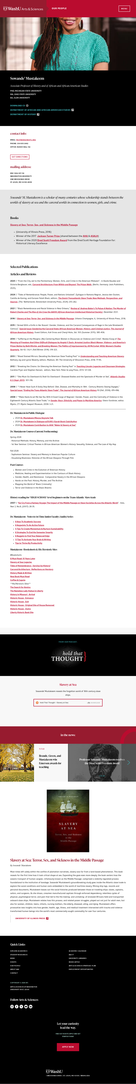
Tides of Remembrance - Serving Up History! (30, 566)
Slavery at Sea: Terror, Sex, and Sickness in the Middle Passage (44, 225)
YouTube (26, 1006)
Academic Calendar (77, 951)
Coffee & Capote (17, 580)
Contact (14, 973)
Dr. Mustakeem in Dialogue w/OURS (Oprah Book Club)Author (48, 422)
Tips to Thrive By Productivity (28, 543)
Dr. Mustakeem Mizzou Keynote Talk (36, 418)
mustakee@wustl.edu (26, 140)
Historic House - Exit (19, 602)
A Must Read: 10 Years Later (22, 559)
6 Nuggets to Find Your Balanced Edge (32, 536)
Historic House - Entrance (22, 598)
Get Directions (20, 157)
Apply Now (68, 1047)
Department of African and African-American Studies (40, 110)
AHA (85, 236)
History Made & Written (21, 573)
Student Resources (18, 955)
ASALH (94, 236)
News (12, 958)
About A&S (14, 969)
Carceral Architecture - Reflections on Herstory (31, 570)
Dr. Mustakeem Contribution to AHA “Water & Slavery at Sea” (48, 425)
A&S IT (71, 955)
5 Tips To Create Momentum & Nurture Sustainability (39, 529)
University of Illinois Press (30, 918)
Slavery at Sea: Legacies (21, 562)
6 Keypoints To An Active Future (29, 525)
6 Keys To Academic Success (28, 522)
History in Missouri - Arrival (22, 595)
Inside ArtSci (74, 962)
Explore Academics (18, 951)
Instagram (12, 1006)
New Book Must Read (20, 577)
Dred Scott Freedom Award (52, 240)
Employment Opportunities (81, 969)
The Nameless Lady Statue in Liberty (26, 591)
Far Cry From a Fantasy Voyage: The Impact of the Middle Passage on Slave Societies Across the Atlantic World (68, 503)
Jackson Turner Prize (48, 236)
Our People (59, 9)
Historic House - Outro (20, 609)
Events (13, 962)
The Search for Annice (20, 588)
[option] (68, 704)
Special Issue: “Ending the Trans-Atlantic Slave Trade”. (53, 391)
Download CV (18, 106)
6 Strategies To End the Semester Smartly (34, 533)
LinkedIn (30, 1006)
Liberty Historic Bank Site (21, 613)
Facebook (16, 1006)
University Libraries (78, 958)
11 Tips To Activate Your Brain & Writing (33, 540)
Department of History (23, 115)
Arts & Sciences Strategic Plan (82, 966)
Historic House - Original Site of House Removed (32, 605)
